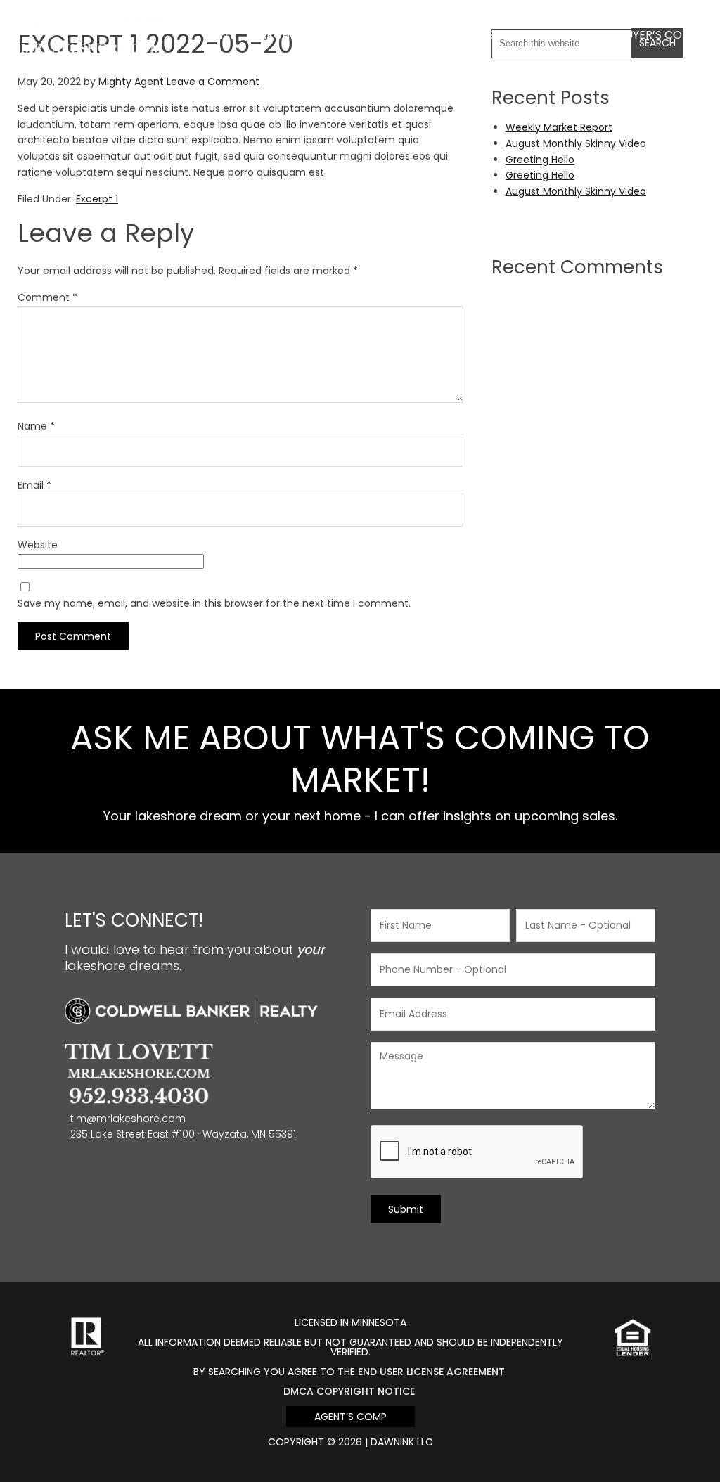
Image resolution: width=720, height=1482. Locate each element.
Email (34, 485)
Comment (47, 297)
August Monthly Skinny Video (576, 143)
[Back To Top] (694, 1442)
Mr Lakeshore (92, 26)
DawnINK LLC (402, 1442)
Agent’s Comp (350, 1417)
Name (36, 426)
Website (38, 545)
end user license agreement (431, 1372)
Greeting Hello (540, 160)
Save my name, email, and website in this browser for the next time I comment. (214, 603)
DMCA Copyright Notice (349, 1391)
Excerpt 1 (97, 199)
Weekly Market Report (559, 127)
